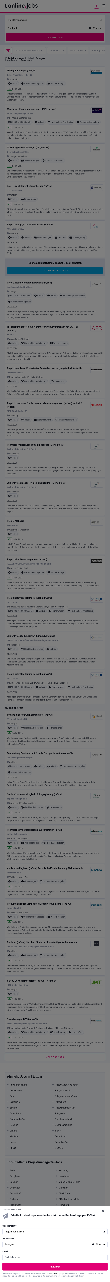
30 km (99, 1244)
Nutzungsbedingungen (55, 1274)
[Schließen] (103, 1210)
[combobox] (52, 1231)
